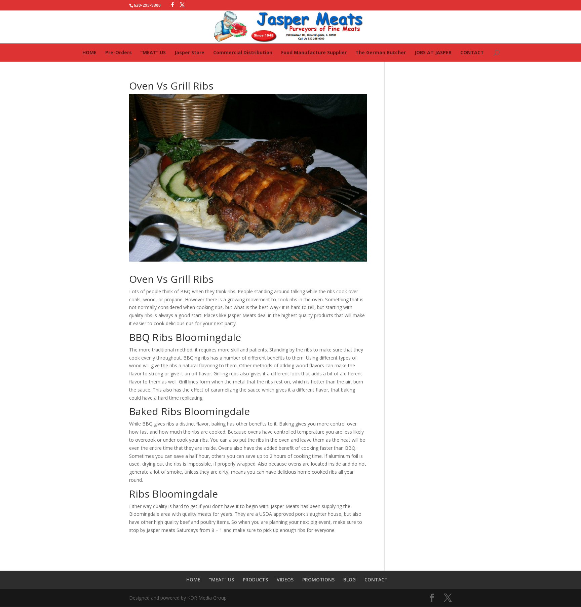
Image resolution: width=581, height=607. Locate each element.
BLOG (349, 579)
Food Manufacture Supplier (314, 52)
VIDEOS (285, 579)
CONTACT (472, 52)
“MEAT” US (153, 52)
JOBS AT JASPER (433, 52)
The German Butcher (380, 52)
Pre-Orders (118, 52)
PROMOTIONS (318, 579)
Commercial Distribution (242, 52)
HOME (89, 52)
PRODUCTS (255, 579)
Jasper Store (189, 52)
